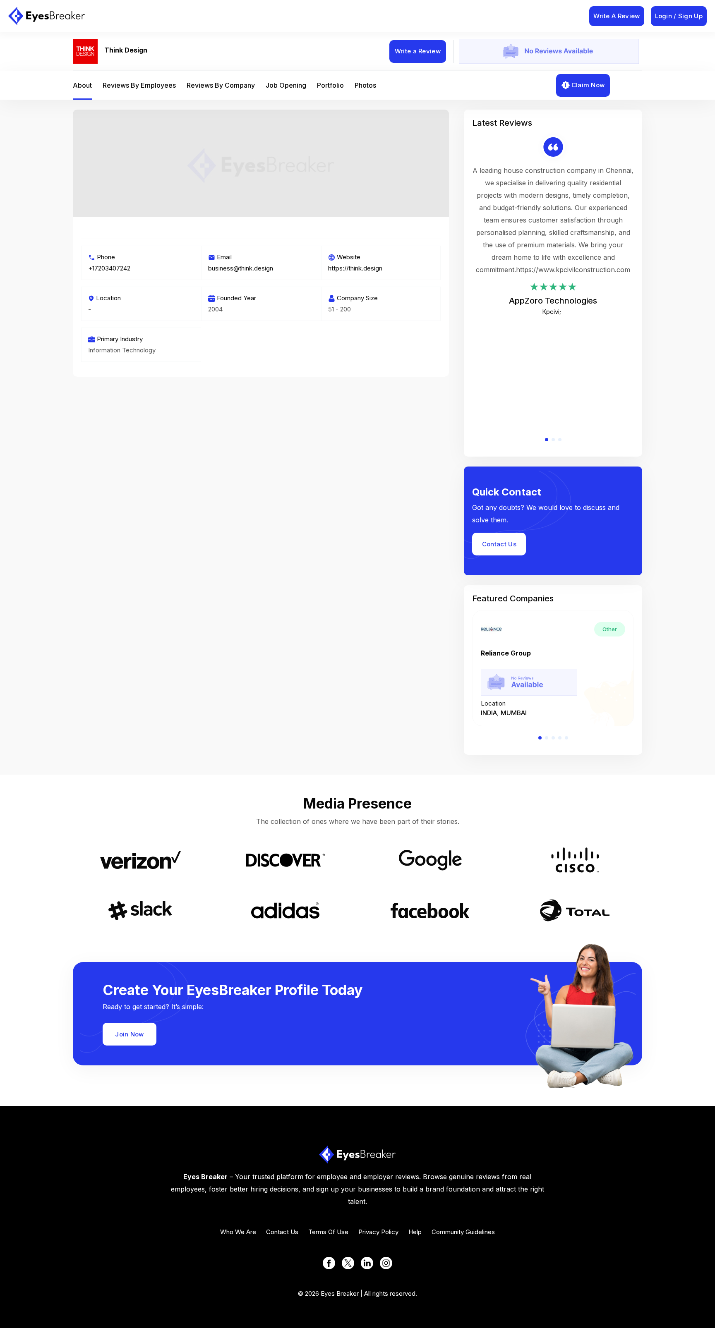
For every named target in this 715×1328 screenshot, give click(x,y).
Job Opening (286, 85)
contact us (282, 1232)
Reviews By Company (221, 85)
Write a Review (418, 51)
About (82, 85)
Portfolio (330, 85)
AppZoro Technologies (553, 301)
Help (415, 1232)
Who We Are (238, 1232)
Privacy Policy (378, 1232)
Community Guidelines (463, 1232)
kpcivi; (551, 312)
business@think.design (240, 268)
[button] (546, 439)
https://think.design (355, 268)
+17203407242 (109, 268)
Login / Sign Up (679, 16)
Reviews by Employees (139, 85)
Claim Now (588, 85)
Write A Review (616, 16)
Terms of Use (328, 1232)
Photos (365, 85)
